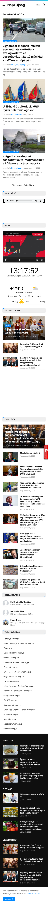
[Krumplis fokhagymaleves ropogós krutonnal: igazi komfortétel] (10, 750)
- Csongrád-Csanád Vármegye (16, 662)
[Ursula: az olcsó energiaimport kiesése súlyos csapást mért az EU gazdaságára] (10, 538)
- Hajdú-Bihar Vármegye (13, 676)
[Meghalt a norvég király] (10, 457)
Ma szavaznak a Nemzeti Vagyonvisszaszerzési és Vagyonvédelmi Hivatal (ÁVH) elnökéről (31, 470)
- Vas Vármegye (9, 719)
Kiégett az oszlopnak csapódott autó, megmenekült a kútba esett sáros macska (23, 160)
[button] (3, 5)
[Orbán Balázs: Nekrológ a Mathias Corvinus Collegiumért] (10, 570)
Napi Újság (16, 5)
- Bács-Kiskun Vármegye (13, 653)
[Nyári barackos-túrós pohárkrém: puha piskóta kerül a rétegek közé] (10, 777)
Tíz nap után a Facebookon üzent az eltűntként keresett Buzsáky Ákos (32, 485)
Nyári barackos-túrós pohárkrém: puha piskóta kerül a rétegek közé (31, 775)
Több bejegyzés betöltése (23, 185)
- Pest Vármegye (10, 700)
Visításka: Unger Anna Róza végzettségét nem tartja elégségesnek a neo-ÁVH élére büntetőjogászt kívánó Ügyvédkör (32, 520)
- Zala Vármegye (10, 728)
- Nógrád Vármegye (11, 695)
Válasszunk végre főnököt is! (32, 795)
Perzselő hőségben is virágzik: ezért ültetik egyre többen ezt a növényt (32, 810)
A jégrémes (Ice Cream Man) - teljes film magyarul (32, 846)
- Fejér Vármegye (10, 667)
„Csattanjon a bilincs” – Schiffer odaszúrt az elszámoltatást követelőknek (30, 553)
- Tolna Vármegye (10, 714)
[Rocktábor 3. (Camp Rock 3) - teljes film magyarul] (10, 348)
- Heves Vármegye (11, 681)
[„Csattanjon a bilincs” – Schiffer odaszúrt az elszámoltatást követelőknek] (10, 554)
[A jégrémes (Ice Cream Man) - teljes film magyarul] (10, 849)
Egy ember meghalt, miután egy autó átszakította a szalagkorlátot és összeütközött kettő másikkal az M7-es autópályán (23, 53)
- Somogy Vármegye (12, 705)
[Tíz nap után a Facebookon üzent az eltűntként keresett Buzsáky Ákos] (10, 487)
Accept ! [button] (9, 899)
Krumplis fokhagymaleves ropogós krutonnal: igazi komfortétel (32, 748)
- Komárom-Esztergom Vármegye (17, 691)
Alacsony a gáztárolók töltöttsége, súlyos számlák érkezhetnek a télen (32, 582)
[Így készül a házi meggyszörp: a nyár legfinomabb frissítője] (10, 763)
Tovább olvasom (34, 893)
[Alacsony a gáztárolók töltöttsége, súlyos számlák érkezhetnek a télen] (10, 584)
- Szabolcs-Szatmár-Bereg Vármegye (19, 710)
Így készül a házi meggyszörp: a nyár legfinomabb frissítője (30, 761)
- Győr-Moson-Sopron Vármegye (17, 672)
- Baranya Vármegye (12, 639)
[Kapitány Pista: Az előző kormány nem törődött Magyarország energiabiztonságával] (10, 362)
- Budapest (7, 648)
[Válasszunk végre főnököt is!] (10, 798)
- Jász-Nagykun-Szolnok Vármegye (18, 686)
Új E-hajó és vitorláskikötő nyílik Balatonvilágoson (21, 108)
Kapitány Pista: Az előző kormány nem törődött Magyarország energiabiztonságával (31, 361)
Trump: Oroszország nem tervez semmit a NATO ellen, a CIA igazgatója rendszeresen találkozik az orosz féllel (32, 501)
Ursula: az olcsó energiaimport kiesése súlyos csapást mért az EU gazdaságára (32, 537)
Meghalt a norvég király (30, 453)
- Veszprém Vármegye (12, 724)
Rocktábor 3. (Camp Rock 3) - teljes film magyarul (31, 345)
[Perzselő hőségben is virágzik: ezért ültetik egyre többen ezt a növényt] (10, 812)
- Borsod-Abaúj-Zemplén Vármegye (18, 643)
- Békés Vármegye (11, 657)
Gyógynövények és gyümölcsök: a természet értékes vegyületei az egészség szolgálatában (31, 825)
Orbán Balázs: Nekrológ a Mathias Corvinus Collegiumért (31, 568)
